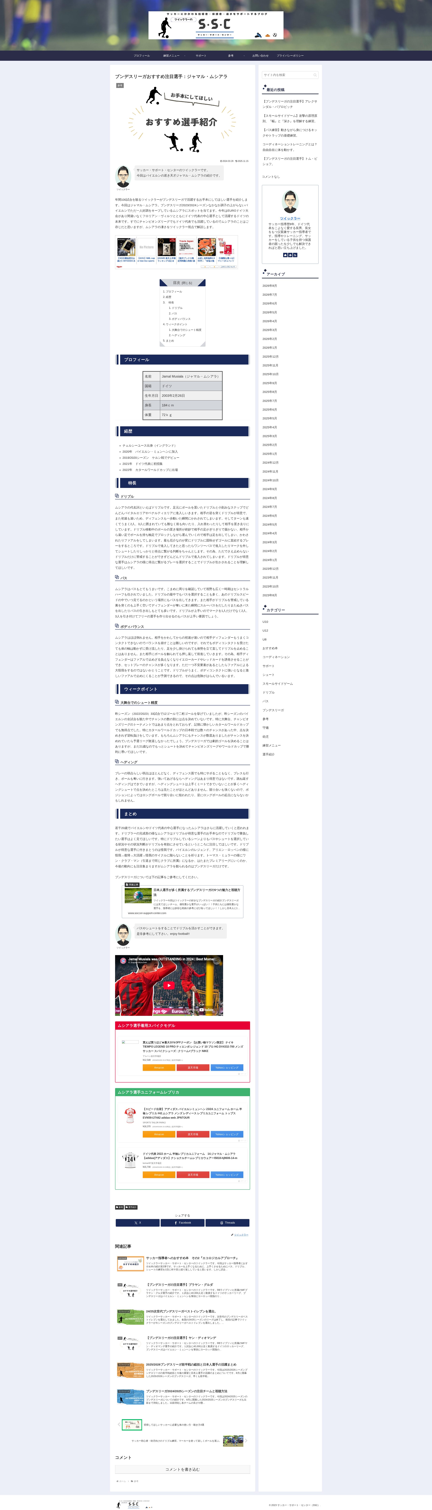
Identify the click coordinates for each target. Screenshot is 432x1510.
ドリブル (177, 307)
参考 (121, 1207)
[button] (315, 75)
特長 (170, 302)
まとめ (170, 340)
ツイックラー (290, 218)
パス (174, 313)
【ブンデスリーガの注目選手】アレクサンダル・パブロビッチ (290, 104)
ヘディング (178, 335)
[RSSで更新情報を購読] (295, 255)
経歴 (168, 296)
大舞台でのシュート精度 (186, 329)
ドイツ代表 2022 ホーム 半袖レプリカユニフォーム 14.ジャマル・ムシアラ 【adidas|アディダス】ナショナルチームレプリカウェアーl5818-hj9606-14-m (190, 1156)
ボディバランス (181, 318)
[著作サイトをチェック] (285, 255)
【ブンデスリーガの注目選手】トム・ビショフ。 (290, 161)
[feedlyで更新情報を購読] (290, 255)
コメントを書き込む (182, 1469)
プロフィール (174, 291)
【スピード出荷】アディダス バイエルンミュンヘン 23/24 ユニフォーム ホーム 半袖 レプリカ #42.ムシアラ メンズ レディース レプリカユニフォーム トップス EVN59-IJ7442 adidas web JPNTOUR (192, 1113)
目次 (176, 283)
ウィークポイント (176, 324)
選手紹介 (132, 1207)
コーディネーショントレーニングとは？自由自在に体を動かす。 (290, 147)
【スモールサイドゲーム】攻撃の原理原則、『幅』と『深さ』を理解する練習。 (290, 118)
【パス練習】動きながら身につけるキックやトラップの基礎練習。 (290, 132)
